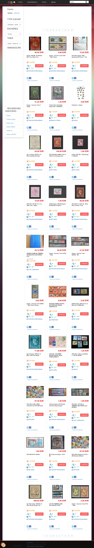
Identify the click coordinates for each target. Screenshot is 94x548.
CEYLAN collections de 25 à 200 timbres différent (80, 455)
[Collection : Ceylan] (80, 93)
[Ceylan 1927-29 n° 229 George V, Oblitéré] (80, 142)
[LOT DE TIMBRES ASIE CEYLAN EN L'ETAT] (57, 491)
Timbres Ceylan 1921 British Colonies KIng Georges (57, 404)
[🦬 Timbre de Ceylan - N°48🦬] (57, 442)
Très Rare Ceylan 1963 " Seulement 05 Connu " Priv (79, 56)
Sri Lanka (54, 170)
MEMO (53, 2)
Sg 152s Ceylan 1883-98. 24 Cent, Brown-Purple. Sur (34, 504)
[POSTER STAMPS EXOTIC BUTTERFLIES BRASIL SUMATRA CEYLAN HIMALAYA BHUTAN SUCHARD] (57, 291)
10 (72, 30)
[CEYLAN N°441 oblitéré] (35, 442)
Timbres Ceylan (11, 119)
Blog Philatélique (39, 546)
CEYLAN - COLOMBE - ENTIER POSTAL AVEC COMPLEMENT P (55, 355)
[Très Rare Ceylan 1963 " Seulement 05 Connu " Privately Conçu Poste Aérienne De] (80, 43)
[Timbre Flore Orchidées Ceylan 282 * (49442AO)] (57, 93)
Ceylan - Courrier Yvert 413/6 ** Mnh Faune (57, 56)
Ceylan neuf (9, 123)
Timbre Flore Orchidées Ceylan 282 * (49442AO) (56, 105)
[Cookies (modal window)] (3, 545)
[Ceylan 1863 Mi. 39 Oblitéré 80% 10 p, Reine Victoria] (35, 43)
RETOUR (16, 13)
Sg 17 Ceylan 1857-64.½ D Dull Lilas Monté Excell (34, 155)
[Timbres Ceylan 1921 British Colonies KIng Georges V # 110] (57, 392)
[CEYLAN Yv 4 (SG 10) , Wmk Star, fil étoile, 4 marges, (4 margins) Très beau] (80, 191)
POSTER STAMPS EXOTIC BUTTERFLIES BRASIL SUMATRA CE (56, 305)
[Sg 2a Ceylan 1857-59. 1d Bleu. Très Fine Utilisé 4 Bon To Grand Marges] (35, 341)
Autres (76, 120)
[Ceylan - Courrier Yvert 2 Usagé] (35, 93)
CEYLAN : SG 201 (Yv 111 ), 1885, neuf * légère (34, 204)
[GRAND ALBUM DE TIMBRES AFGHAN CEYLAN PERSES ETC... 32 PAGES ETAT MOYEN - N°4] (35, 241)
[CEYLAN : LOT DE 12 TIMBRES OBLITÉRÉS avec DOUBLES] (80, 392)
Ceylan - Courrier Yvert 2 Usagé (34, 105)
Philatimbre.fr (30, 542)
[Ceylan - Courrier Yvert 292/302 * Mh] (80, 241)
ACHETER (39, 66)
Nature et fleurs (56, 120)
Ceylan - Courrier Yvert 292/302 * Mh (78, 254)
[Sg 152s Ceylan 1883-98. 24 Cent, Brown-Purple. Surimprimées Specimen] (35, 491)
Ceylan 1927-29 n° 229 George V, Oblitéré (80, 155)
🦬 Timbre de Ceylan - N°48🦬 (57, 455)
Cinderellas (54, 320)
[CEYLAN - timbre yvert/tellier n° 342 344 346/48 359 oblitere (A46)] (80, 341)
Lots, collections (33, 269)
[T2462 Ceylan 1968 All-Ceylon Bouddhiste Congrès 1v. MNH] (57, 192)
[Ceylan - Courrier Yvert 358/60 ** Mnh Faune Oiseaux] (35, 291)
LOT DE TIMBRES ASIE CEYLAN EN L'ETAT (56, 504)
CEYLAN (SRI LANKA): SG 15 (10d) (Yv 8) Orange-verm (57, 155)
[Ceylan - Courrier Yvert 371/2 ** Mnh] (80, 491)
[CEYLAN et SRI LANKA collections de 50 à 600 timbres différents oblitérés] (35, 392)
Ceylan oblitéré (10, 127)
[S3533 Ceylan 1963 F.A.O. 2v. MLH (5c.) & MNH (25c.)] (80, 291)
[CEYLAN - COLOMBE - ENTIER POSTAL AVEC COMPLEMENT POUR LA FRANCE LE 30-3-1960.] (57, 342)
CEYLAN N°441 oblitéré (33, 454)
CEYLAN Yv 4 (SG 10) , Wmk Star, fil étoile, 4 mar (80, 204)
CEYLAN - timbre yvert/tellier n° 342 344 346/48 (80, 354)
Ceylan (8, 115)
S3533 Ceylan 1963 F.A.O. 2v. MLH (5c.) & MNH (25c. (80, 304)
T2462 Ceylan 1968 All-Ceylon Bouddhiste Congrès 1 (57, 204)
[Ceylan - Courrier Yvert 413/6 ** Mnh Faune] (57, 43)
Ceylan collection (11, 134)
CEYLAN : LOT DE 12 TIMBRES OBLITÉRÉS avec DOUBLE (79, 405)
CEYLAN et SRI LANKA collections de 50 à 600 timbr (35, 404)
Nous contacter (30, 546)
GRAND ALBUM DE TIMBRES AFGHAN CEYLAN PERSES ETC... (35, 254)
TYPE (20, 2)
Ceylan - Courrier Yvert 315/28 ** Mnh (57, 254)
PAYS (44, 2)
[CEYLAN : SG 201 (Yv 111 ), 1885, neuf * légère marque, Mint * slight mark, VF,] (35, 191)
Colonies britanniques (35, 71)
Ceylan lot (9, 130)
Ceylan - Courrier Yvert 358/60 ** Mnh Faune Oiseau (35, 304)
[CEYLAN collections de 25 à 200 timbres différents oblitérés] (80, 442)
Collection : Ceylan (77, 105)
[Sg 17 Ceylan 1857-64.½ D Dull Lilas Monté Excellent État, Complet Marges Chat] (35, 142)
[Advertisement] (13, 78)
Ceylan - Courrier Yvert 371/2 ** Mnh (80, 504)
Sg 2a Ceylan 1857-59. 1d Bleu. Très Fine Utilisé (34, 354)
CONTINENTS (32, 2)
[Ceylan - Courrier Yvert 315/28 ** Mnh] (57, 241)
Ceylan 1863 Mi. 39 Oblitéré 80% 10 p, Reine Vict (34, 56)
